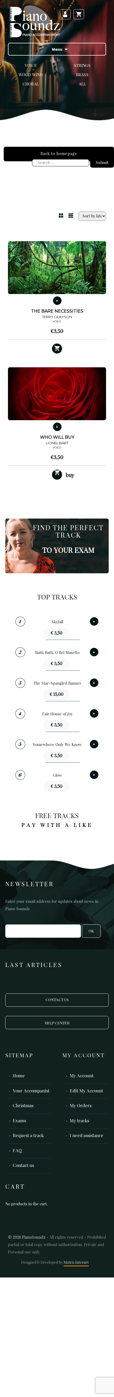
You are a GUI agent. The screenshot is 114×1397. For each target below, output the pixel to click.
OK (91, 931)
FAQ (17, 1151)
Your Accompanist (31, 1091)
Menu (57, 49)
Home (19, 1076)
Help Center (57, 1023)
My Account (82, 1076)
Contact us (23, 1166)
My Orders (80, 1106)
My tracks (79, 1121)
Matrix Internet (76, 1263)
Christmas (23, 1106)
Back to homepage (59, 154)
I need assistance (86, 1136)
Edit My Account (86, 1091)
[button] (57, 348)
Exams (19, 1121)
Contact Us (57, 1000)
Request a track (28, 1136)
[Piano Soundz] (35, 21)
